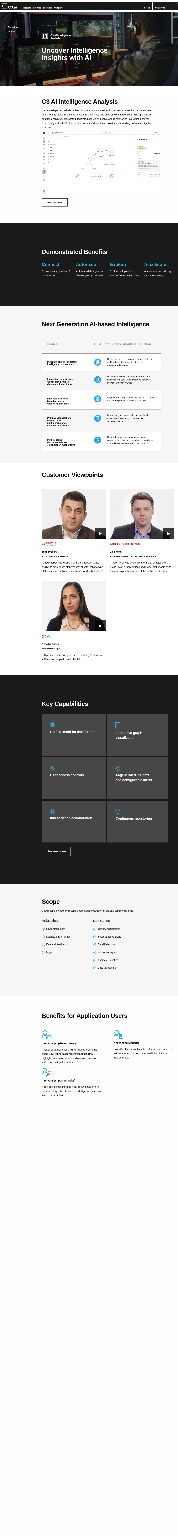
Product (12, 31)
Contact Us (160, 8)
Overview (13, 27)
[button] (147, 6)
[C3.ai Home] (9, 6)
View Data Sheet (55, 202)
